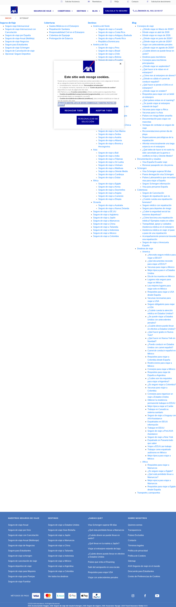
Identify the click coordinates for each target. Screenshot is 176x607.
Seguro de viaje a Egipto (109, 184)
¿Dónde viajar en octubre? (154, 91)
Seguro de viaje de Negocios (21, 545)
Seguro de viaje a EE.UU (104, 211)
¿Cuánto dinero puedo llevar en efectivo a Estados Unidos (106, 555)
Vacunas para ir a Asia (152, 113)
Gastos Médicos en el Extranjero (64, 26)
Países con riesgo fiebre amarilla (157, 116)
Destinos (81, 11)
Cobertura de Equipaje (59, 35)
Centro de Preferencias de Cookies (144, 576)
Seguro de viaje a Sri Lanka (111, 162)
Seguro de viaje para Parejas (21, 576)
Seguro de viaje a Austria (109, 137)
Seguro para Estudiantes (16, 45)
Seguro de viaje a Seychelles (111, 190)
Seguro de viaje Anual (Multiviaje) (23, 540)
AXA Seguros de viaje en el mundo (144, 566)
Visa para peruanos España (155, 187)
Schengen (142, 168)
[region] (89, 95)
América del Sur (100, 45)
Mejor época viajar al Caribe (160, 406)
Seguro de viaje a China (104, 224)
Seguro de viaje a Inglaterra (105, 214)
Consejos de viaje (145, 26)
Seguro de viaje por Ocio (19, 530)
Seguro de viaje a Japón (104, 218)
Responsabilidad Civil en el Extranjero (66, 32)
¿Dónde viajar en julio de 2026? (157, 41)
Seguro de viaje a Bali (108, 153)
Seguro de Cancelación (153, 193)
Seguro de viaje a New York (160, 437)
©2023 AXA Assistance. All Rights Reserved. (44, 604)
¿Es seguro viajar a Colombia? (162, 384)
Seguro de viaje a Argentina (60, 566)
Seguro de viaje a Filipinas (110, 159)
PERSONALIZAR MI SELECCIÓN (88, 120)
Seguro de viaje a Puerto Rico (112, 38)
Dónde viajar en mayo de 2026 (156, 35)
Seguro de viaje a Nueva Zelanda (113, 208)
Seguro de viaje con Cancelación (23, 535)
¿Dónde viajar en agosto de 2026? (158, 48)
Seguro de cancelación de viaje (22, 561)
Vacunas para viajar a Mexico (161, 267)
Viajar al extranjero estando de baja (104, 549)
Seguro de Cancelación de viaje (20, 51)
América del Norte (101, 26)
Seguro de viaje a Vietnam (110, 165)
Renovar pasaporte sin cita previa (157, 165)
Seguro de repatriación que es (156, 196)
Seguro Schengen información (156, 184)
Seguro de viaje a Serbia (109, 134)
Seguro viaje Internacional (17, 26)
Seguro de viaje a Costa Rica (111, 32)
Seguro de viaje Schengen (17, 48)
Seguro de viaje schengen (20, 556)
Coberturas (64, 11)
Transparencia (134, 530)
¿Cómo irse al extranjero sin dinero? (159, 75)
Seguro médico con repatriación (156, 205)
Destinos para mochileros (154, 57)
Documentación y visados (149, 159)
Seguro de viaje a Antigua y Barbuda (115, 35)
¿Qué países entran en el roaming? (158, 100)
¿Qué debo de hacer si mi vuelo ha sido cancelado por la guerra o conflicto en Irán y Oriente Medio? (158, 153)
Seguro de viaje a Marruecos (106, 221)
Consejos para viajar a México (161, 369)
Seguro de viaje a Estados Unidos (63, 525)
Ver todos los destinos (58, 576)
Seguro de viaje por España (18, 35)
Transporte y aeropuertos (148, 493)
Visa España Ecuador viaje (154, 162)
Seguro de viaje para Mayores (22, 571)
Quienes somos (135, 525)
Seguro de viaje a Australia (110, 205)
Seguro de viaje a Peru (108, 48)
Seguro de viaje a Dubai (109, 177)
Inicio (8, 18)
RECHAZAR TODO (74, 110)
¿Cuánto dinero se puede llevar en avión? (104, 536)
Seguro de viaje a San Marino (111, 131)
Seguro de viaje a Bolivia (109, 57)
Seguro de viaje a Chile (109, 54)
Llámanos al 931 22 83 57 (149, 11)
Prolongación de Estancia (61, 38)
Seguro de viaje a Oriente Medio (113, 171)
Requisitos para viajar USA (100, 572)
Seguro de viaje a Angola (109, 193)
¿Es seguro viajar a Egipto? (160, 471)
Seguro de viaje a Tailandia (105, 227)
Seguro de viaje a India (108, 156)
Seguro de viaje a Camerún (110, 196)
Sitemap (132, 561)
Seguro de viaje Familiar (19, 581)
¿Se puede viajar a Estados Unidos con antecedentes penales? (160, 319)
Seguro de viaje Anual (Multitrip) (19, 38)
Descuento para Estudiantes (141, 571)
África (95, 180)
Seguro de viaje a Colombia (106, 236)
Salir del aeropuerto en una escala (103, 567)
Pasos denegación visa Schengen (158, 174)
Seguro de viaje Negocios (17, 41)
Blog (95, 11)
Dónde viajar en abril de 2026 (155, 32)
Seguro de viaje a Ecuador (110, 60)
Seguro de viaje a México (59, 561)
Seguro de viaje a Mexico (104, 233)
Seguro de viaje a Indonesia (106, 230)
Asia (95, 150)
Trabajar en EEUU (156, 428)
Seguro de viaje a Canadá (110, 29)
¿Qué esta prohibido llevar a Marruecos (106, 530)
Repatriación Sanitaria (59, 29)
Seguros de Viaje (43, 11)
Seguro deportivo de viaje (20, 566)
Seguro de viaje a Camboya (111, 174)
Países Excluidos (136, 535)
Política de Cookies (137, 556)
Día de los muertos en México (161, 276)
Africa (145, 462)
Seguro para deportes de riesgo (156, 208)
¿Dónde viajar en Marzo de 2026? (158, 29)
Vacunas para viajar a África (155, 109)
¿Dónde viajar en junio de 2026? (157, 38)
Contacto (132, 540)
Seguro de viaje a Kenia (109, 187)
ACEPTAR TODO (104, 110)
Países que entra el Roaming (101, 562)
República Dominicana (108, 41)
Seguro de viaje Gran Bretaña (61, 530)
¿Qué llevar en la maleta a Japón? (103, 543)
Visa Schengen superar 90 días (156, 171)
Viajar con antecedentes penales (157, 45)
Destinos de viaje (145, 248)
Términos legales (136, 545)
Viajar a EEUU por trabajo (159, 446)
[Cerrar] (120, 64)
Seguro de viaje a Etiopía (109, 199)
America (146, 252)
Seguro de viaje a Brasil (109, 51)
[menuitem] (70, 2)
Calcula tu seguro (116, 11)
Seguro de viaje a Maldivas (110, 168)
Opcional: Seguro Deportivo (18, 54)
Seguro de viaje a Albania (110, 140)
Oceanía (97, 202)
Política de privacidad (138, 551)
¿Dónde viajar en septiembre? (156, 66)
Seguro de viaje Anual (18, 525)
